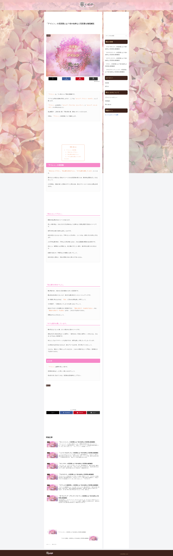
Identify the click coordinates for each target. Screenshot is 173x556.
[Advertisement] (73, 17)
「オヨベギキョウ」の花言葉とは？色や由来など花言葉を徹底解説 (116, 48)
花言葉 (49, 385)
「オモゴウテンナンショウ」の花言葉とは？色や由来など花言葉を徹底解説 (116, 70)
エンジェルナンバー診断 (111, 115)
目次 (71, 147)
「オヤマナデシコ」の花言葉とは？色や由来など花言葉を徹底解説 (116, 53)
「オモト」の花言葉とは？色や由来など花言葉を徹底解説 (116, 65)
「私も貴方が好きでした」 (73, 154)
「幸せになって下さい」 (73, 152)
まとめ (67, 158)
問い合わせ (108, 104)
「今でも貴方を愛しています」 (74, 156)
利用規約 (107, 101)
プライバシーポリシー (111, 97)
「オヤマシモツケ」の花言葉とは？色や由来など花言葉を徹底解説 (116, 59)
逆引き (107, 86)
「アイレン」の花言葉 (70, 150)
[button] (93, 78)
